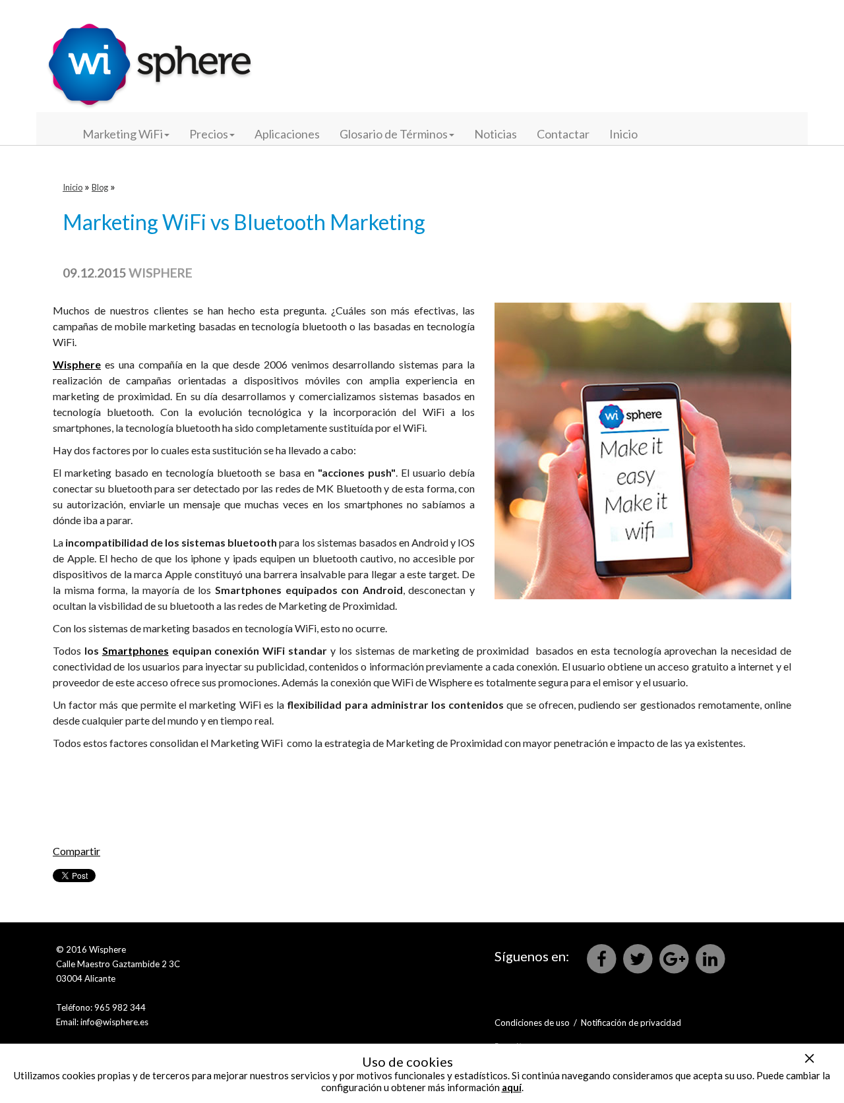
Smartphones (135, 650)
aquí (512, 1087)
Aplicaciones (287, 134)
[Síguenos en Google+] (675, 958)
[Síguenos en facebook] (602, 958)
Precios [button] (208, 134)
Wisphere (161, 272)
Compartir (76, 851)
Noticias (495, 134)
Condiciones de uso (532, 1022)
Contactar (563, 134)
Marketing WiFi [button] (122, 134)
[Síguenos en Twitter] (638, 958)
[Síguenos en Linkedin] (710, 958)
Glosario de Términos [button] (394, 134)
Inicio (623, 134)
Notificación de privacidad (631, 1022)
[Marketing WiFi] (149, 54)
